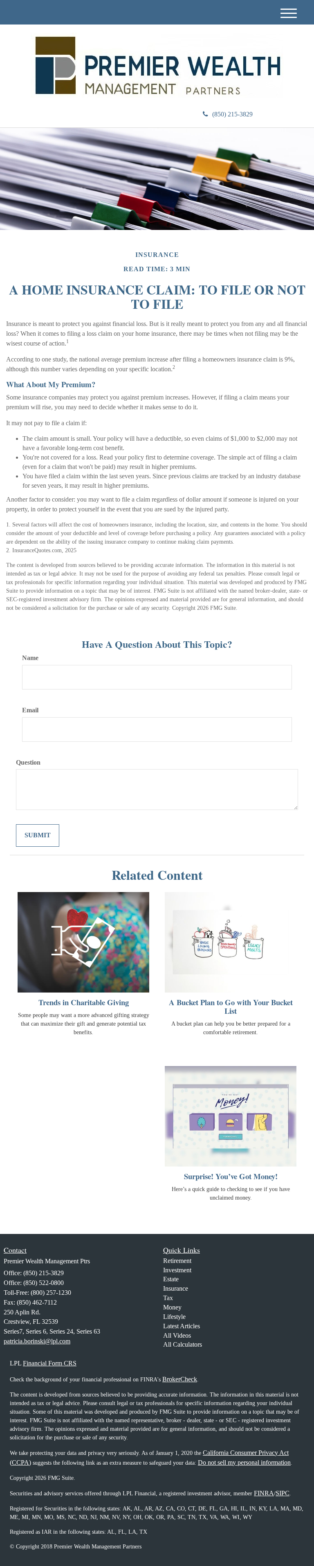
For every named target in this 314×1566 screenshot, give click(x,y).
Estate (171, 1279)
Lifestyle (174, 1316)
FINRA (264, 1493)
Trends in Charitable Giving (83, 1002)
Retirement (177, 1260)
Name (30, 657)
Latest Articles (181, 1326)
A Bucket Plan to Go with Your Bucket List (231, 1006)
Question (28, 762)
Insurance (175, 1288)
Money (172, 1307)
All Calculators (182, 1344)
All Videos (177, 1335)
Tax (168, 1297)
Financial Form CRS (49, 1363)
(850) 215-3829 (232, 114)
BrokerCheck (179, 1379)
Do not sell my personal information (244, 1462)
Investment (177, 1270)
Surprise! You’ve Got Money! (231, 1176)
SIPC (282, 1493)
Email (30, 710)
